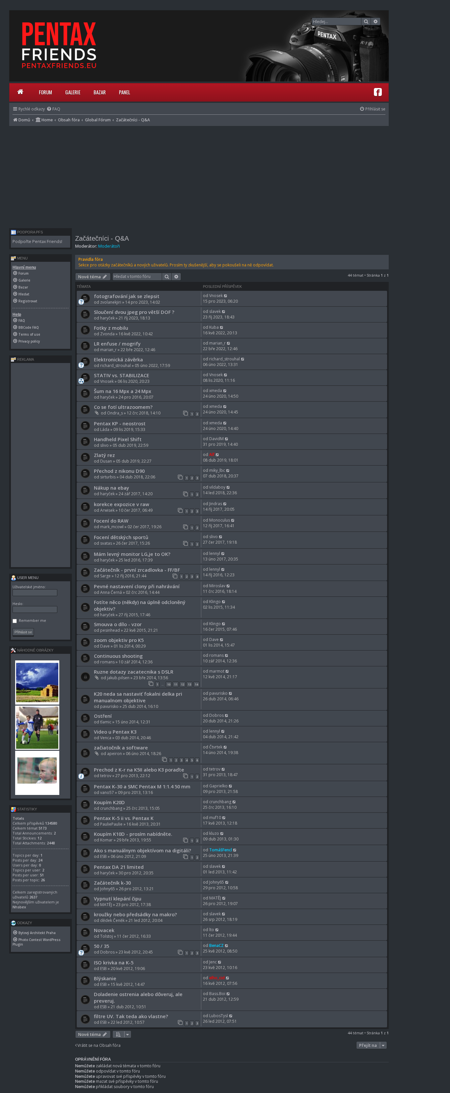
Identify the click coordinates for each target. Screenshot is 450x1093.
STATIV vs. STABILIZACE (121, 375)
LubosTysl (218, 1015)
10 (168, 684)
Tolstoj (106, 936)
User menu (27, 578)
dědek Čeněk (112, 920)
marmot (216, 671)
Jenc (213, 962)
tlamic (105, 722)
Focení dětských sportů (121, 537)
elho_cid (217, 978)
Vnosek (216, 295)
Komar (106, 840)
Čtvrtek (215, 747)
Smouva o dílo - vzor (118, 624)
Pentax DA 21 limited (119, 867)
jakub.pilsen (118, 678)
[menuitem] (53, 109)
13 (189, 684)
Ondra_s (115, 413)
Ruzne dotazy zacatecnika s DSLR (133, 671)
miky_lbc (217, 470)
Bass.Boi (217, 993)
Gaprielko (218, 786)
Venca (105, 738)
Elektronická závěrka (118, 359)
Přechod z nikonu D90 (119, 471)
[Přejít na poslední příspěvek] (226, 295)
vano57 (107, 792)
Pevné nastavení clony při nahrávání (137, 586)
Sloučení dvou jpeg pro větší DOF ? (134, 312)
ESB (103, 856)
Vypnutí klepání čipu (117, 898)
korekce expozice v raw (121, 504)
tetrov (105, 775)
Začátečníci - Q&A (102, 238)
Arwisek (107, 510)
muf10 (215, 817)
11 (175, 684)
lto (211, 929)
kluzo (214, 833)
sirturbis (108, 477)
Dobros (216, 715)
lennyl (214, 553)
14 (196, 684)
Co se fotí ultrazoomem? (123, 407)
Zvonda (107, 334)
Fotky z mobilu (111, 327)
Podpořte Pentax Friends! (37, 241)
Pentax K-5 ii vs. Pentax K (124, 818)
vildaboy (217, 487)
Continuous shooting (118, 656)
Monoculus (219, 520)
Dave (105, 646)
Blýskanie (105, 978)
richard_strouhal (115, 365)
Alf (211, 454)
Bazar (100, 92)
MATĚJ (106, 904)
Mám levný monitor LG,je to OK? (132, 554)
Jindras (215, 503)
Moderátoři (109, 246)
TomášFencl (220, 850)
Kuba (214, 327)
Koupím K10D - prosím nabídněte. (133, 834)
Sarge (105, 576)
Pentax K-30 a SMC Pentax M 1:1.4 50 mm (142, 786)
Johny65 (107, 889)
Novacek (104, 930)
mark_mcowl (112, 527)
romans (107, 662)
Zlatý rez (104, 455)
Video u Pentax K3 (115, 731)
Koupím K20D (109, 802)
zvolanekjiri (110, 302)
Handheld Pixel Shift (118, 439)
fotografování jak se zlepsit (126, 296)
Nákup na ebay (111, 487)
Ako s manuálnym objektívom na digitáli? (142, 850)
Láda (104, 429)
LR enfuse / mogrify (117, 343)
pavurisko (109, 706)
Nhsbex (19, 906)
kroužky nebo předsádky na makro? (135, 914)
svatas (106, 543)
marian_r (108, 349)
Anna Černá (111, 592)
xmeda (215, 390)
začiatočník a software (121, 747)
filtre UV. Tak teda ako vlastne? (131, 1016)
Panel (124, 92)
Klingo (215, 601)
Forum (45, 92)
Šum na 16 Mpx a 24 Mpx (122, 391)
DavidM (216, 438)
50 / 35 (101, 946)
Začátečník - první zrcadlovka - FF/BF (137, 569)
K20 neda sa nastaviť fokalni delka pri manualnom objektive (138, 697)
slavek (215, 311)
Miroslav (217, 586)
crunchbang (111, 808)
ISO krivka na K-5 (113, 962)
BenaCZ (216, 945)
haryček (107, 318)
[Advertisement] (199, 175)
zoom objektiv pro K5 (119, 640)
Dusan (106, 461)
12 (182, 684)
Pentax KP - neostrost (120, 423)
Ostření (103, 716)
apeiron (114, 753)
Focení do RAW (111, 520)
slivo (104, 445)
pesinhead (110, 630)
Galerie (72, 92)
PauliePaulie (111, 824)
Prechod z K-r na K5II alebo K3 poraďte (139, 769)
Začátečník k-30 (112, 882)
